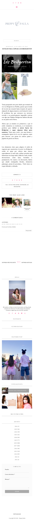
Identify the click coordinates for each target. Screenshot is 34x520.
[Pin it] (19, 180)
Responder (28, 230)
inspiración (23, 184)
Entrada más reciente (9, 262)
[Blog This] (21, 180)
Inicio (19, 262)
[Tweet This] (12, 180)
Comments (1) (17, 174)
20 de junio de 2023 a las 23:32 (12, 224)
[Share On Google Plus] (17, 180)
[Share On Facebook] (15, 180)
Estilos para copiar (14, 184)
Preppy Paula (22, 518)
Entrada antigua (27, 262)
